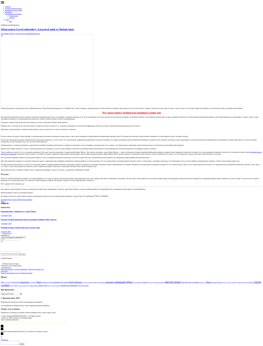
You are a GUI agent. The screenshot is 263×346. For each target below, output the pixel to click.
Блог (10, 21)
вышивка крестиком (60, 282)
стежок (11, 285)
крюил (14, 200)
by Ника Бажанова (20, 34)
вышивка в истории (47, 282)
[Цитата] (14, 254)
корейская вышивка (137, 282)
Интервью (8, 12)
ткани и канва (33, 285)
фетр (49, 285)
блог (39, 282)
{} (20, 254)
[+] (24, 254)
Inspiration (16, 282)
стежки (5, 285)
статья (257, 282)
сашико (239, 282)
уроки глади (42, 285)
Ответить (5, 340)
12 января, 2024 (6, 215)
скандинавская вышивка (247, 282)
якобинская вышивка (24, 200)
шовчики (58, 285)
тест (28, 285)
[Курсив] (4, 254)
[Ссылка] (18, 254)
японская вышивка (83, 285)
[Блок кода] (16, 254)
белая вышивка (32, 282)
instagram (24, 282)
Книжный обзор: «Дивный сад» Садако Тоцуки (18, 211)
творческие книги (22, 285)
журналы (84, 282)
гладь (71, 282)
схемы (15, 285)
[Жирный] (1, 254)
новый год (202, 282)
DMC (2, 282)
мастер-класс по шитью (191, 282)
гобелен (78, 282)
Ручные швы (13, 16)
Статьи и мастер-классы (13, 8)
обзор (208, 282)
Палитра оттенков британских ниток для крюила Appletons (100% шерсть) (29, 219)
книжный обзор (6, 200)
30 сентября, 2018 (7, 34)
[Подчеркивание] (6, 254)
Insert (22, 344)
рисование (234, 282)
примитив (214, 282)
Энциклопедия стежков (13, 14)
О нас (7, 19)
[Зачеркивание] (8, 254)
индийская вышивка (92, 282)
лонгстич (150, 282)
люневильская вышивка (158, 282)
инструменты (101, 282)
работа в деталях (227, 282)
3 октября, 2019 (6, 223)
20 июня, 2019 (6, 232)
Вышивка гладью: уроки (13, 10)
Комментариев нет (33, 34)
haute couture (8, 282)
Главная (7, 7)
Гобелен (12, 18)
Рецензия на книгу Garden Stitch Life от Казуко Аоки (20, 228)
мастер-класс (173, 282)
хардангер (53, 285)
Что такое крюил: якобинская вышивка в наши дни (131, 112)
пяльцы (219, 282)
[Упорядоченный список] (10, 254)
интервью (109, 282)
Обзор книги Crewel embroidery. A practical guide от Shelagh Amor (37, 29)
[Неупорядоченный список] (12, 254)
